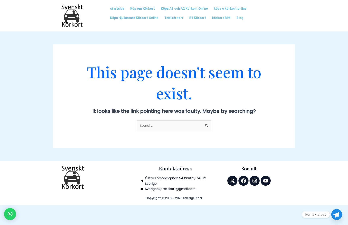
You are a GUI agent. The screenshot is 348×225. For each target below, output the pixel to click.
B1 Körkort (197, 18)
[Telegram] (336, 214)
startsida (117, 8)
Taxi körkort (173, 18)
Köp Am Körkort (142, 8)
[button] (10, 214)
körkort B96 (221, 18)
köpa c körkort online (230, 8)
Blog (239, 18)
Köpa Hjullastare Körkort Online (134, 18)
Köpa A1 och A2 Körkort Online (184, 8)
